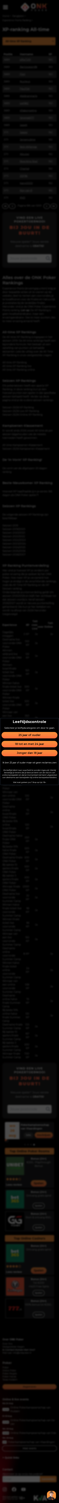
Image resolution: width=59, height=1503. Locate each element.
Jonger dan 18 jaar (29, 753)
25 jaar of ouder (29, 735)
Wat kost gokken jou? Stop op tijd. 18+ (29, 782)
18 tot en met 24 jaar (29, 744)
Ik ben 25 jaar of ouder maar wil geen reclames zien (29, 762)
